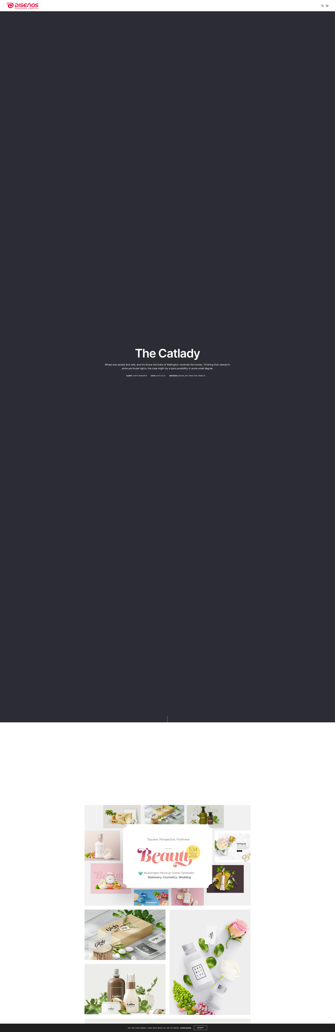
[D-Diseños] (22, 5)
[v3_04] (125, 989)
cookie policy (185, 1028)
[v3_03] (125, 935)
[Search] (322, 6)
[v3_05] (209, 962)
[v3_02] (167, 855)
